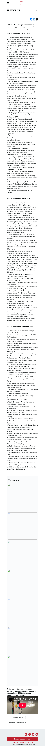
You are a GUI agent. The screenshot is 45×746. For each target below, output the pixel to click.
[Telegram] (34, 19)
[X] (37, 19)
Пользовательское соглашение (22, 742)
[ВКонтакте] (31, 19)
